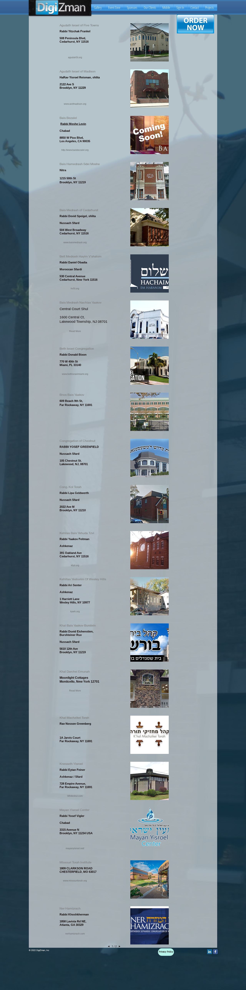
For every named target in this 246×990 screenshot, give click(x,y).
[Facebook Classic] (215, 951)
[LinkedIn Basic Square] (209, 951)
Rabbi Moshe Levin (73, 123)
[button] (75, 57)
